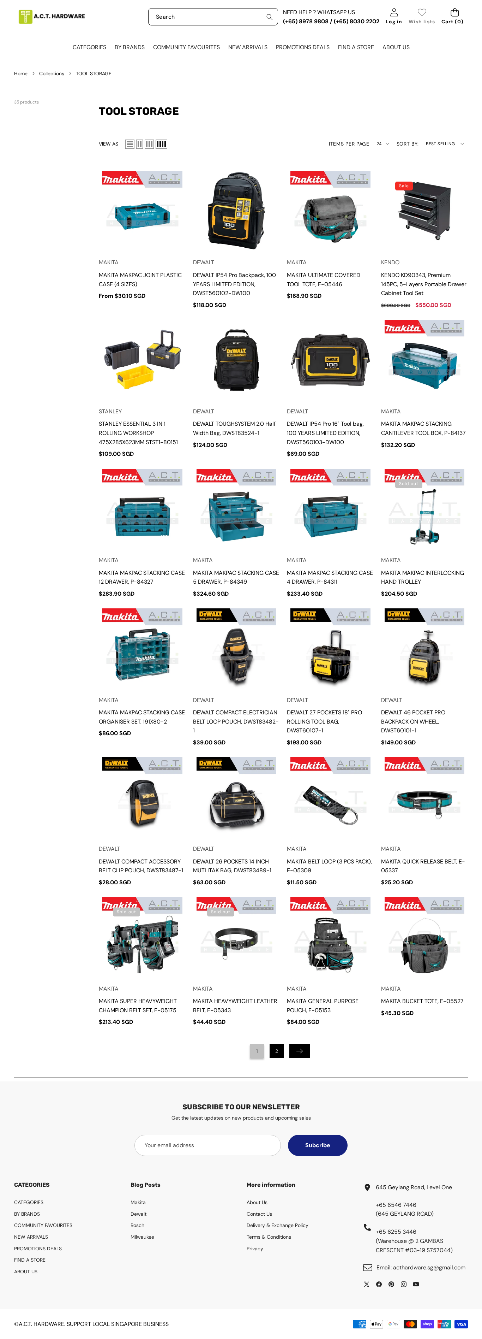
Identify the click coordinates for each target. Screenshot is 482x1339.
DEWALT (203, 262)
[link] (422, 16)
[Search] (269, 17)
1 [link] (257, 1051)
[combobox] (213, 17)
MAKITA (109, 262)
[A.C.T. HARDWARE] (51, 16)
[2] (139, 144)
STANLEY (110, 411)
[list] (129, 144)
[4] (161, 144)
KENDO (390, 262)
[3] (149, 144)
